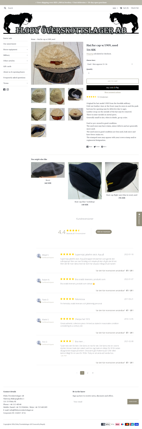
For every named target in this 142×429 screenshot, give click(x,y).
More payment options (113, 92)
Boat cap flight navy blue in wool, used (121, 195)
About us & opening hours (14, 72)
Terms (15, 83)
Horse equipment (15, 49)
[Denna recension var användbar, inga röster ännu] (127, 270)
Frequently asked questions (14, 77)
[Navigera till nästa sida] (93, 373)
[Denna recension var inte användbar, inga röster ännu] (131, 270)
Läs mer (64, 356)
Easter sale (7, 38)
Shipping (90, 54)
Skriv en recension (103, 232)
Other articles (15, 60)
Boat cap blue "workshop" (85, 201)
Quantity (90, 69)
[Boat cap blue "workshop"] (85, 180)
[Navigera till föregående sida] (77, 373)
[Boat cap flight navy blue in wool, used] (122, 177)
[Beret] (48, 170)
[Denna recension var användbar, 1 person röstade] (127, 310)
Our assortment (9, 44)
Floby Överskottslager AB (23, 424)
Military (15, 55)
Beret (48, 180)
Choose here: (91, 60)
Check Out (135, 8)
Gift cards (7, 66)
